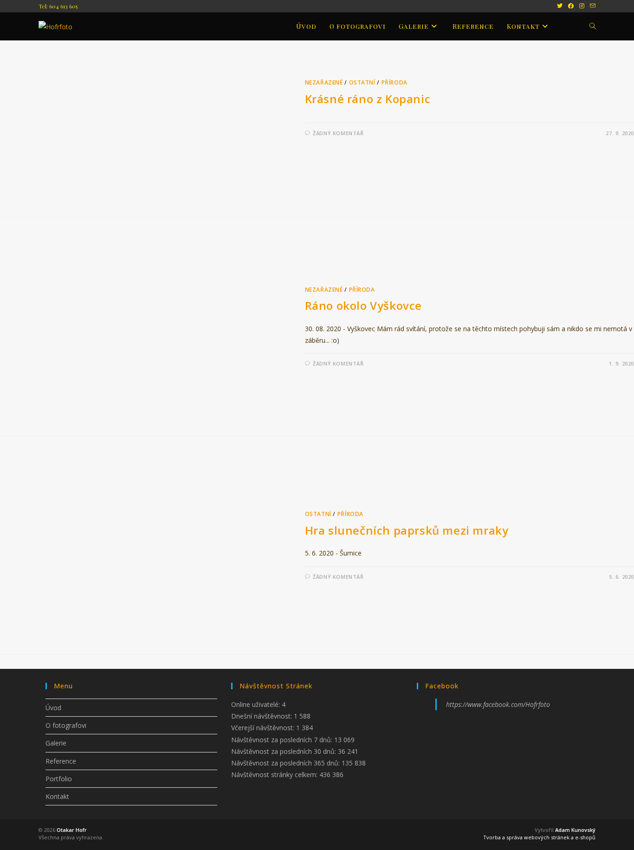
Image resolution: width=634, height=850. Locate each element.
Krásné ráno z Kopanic (368, 98)
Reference (60, 761)
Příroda (395, 82)
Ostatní (362, 82)
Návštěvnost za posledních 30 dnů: (284, 751)
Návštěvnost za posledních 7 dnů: (282, 739)
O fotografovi (65, 725)
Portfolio (58, 778)
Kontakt (57, 796)
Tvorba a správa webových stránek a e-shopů (539, 837)
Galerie (55, 743)
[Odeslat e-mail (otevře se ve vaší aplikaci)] (591, 6)
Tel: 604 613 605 (58, 6)
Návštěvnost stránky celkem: (275, 774)
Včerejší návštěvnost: (263, 727)
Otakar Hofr (72, 829)
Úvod (53, 707)
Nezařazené (324, 82)
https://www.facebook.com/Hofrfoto (498, 704)
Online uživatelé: (256, 704)
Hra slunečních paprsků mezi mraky (407, 530)
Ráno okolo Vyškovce (363, 305)
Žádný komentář (338, 133)
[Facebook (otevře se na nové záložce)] (570, 6)
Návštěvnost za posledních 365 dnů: (286, 762)
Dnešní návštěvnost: (262, 716)
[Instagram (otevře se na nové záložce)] (581, 6)
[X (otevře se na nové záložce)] (559, 6)
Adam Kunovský (575, 829)
